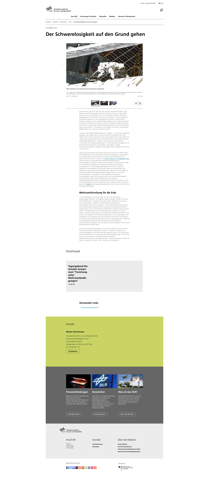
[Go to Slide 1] (95, 103)
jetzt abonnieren (74, 414)
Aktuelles (102, 16)
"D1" (125, 111)
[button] (104, 71)
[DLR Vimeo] (86, 468)
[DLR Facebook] (67, 468)
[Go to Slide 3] (113, 103)
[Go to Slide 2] (104, 103)
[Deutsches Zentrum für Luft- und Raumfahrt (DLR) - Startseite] (59, 9)
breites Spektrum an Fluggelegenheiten (117, 159)
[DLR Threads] (76, 468)
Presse (142, 3)
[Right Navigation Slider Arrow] (141, 65)
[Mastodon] (73, 468)
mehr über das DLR (126, 414)
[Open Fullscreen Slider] (140, 103)
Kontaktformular (97, 444)
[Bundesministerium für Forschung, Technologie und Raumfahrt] (127, 473)
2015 (70, 22)
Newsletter (95, 446)
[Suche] (161, 10)
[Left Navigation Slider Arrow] (69, 65)
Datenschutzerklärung (124, 446)
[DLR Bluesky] (70, 468)
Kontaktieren (72, 351)
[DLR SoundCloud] (95, 468)
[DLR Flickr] (92, 468)
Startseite (48, 22)
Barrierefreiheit (151, 3)
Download (140, 96)
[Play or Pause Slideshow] (136, 103)
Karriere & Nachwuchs (126, 16)
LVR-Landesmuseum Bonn (89, 307)
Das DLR (74, 16)
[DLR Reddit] (80, 468)
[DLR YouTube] (83, 468)
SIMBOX (88, 184)
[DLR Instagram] (89, 468)
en (162, 3)
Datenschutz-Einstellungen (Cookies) (129, 449)
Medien (112, 16)
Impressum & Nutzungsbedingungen (129, 451)
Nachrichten (63, 22)
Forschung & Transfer (88, 16)
